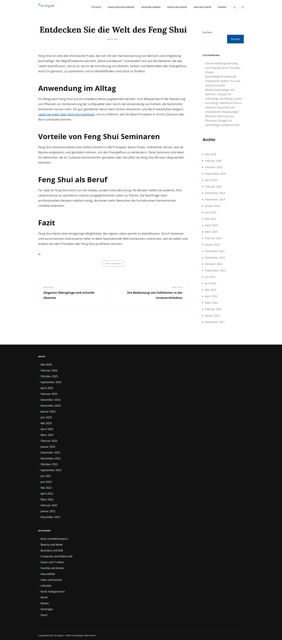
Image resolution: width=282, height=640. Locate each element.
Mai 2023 (210, 219)
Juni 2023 (210, 212)
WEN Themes (90, 635)
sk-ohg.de (59, 635)
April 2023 (211, 225)
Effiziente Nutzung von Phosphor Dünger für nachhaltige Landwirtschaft (222, 120)
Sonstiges (47, 609)
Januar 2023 (212, 244)
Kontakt (222, 7)
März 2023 (211, 231)
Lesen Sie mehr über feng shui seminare (66, 114)
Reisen (45, 603)
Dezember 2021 (215, 322)
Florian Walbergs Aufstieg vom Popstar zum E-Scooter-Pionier (223, 68)
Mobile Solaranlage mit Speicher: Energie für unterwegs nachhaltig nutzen (223, 94)
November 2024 (215, 199)
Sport (44, 615)
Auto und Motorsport (54, 538)
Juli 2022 (210, 277)
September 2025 (215, 173)
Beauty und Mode (52, 544)
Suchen (207, 32)
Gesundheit (48, 574)
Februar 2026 (213, 160)
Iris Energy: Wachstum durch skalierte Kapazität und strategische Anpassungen (223, 107)
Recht (44, 597)
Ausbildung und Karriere (121, 7)
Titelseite (96, 7)
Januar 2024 (212, 206)
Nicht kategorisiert (53, 591)
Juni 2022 (210, 283)
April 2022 (211, 296)
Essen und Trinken (150, 7)
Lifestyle (46, 585)
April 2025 (211, 180)
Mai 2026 (210, 154)
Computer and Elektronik (57, 556)
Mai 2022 (210, 289)
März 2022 (211, 302)
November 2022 (215, 257)
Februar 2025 (213, 186)
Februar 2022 (213, 309)
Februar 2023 (213, 238)
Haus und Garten (202, 7)
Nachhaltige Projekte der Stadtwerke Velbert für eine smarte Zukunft (222, 81)
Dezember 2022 (215, 251)
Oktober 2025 (213, 167)
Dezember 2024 (215, 193)
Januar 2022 (212, 315)
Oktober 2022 (213, 264)
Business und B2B (52, 550)
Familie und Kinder (177, 7)
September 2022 (215, 270)
